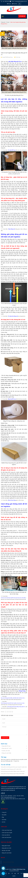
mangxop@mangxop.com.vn (10, 797)
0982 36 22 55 (15, 798)
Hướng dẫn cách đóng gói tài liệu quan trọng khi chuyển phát (14, 766)
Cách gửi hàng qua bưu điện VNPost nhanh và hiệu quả (12, 771)
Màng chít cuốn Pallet (6, 753)
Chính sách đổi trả (6, 835)
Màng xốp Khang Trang (8, 862)
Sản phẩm (4, 814)
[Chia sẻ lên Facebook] (6, 711)
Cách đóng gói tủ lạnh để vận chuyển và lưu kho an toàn (12, 703)
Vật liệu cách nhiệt (6, 750)
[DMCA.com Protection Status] (3, 802)
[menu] (2, 16)
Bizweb (17, 870)
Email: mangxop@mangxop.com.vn (19, 1)
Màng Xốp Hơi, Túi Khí (7, 748)
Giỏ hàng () (22, 16)
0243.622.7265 (9, 798)
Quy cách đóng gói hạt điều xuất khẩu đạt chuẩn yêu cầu (12, 697)
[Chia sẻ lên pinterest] (10, 711)
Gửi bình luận (5, 737)
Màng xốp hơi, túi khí (6, 848)
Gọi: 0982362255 (6, 1)
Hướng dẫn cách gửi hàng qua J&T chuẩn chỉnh (11, 769)
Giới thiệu (4, 819)
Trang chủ (4, 812)
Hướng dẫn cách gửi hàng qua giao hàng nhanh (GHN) (12, 773)
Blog (3, 817)
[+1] (12, 711)
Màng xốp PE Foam (6, 845)
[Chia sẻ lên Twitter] (8, 711)
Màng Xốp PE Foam (6, 746)
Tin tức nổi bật (5, 764)
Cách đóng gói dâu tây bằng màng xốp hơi (16, 706)
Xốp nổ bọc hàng (12, 500)
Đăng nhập (15, 3)
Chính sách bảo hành (6, 837)
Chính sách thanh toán (7, 830)
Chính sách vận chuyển (7, 832)
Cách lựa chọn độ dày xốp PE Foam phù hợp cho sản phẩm (13, 597)
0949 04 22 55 (22, 798)
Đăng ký (9, 3)
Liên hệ (3, 793)
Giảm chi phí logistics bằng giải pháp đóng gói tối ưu (14, 53)
